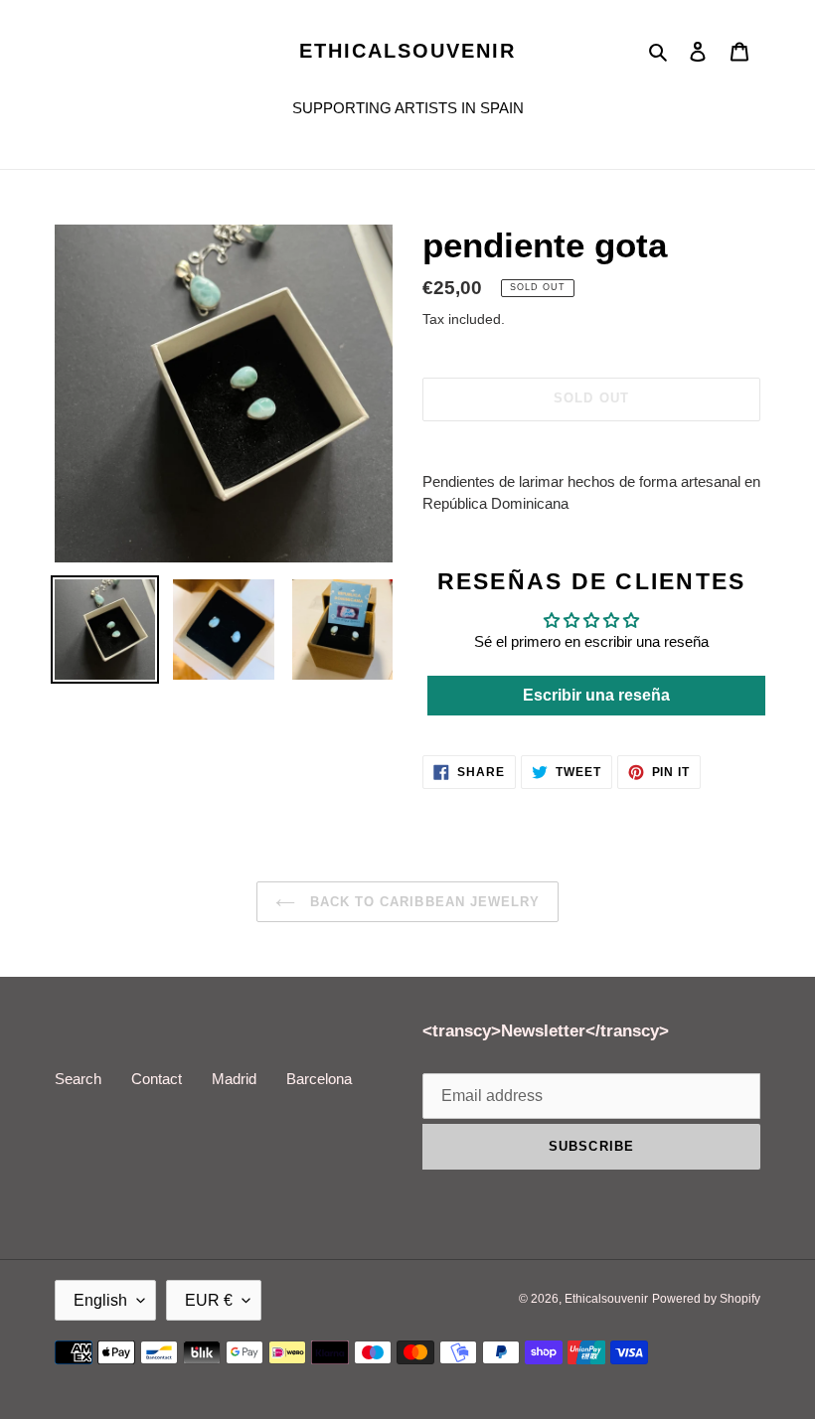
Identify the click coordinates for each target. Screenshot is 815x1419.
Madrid (234, 1078)
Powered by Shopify (706, 1299)
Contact (156, 1078)
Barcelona (319, 1078)
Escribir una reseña (596, 695)
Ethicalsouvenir (407, 51)
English (100, 1300)
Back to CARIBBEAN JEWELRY (422, 901)
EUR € (209, 1300)
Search (78, 1078)
